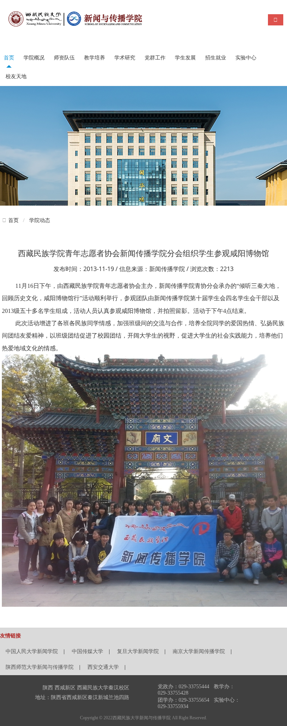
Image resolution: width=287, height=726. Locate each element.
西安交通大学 (103, 667)
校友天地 (16, 76)
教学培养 (94, 58)
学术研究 (124, 58)
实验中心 (245, 58)
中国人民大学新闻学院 (32, 651)
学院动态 (39, 220)
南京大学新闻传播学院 (199, 651)
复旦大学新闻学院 (138, 651)
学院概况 (34, 58)
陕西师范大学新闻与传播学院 (40, 667)
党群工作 (155, 58)
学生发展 (185, 58)
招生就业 (215, 58)
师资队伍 (64, 58)
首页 (9, 58)
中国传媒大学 (87, 651)
